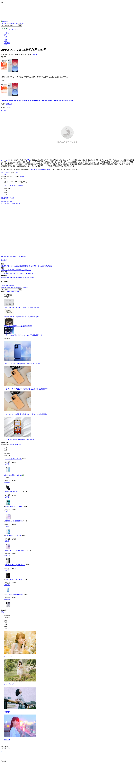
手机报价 (4, 260)
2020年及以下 (31, 274)
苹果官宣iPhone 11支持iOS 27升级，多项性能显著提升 (21, 307)
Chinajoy (14, 287)
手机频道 (11, 23)
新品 (21, 23)
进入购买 (4, 111)
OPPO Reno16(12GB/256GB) (14, 521)
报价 (5, 39)
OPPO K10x (4, 160)
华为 (8, 266)
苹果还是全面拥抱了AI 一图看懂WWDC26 (18, 326)
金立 (32, 266)
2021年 (25, 274)
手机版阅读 (4, 198)
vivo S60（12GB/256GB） (13, 459)
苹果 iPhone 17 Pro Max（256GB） (16, 550)
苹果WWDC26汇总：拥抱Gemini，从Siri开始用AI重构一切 (23, 335)
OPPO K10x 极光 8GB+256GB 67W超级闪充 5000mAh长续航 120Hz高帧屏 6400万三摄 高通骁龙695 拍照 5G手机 (37, 100)
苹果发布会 (4, 287)
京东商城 (9, 104)
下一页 (4, 174)
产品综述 (7, 33)
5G (22, 277)
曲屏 (15, 277)
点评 (5, 41)
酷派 (20, 266)
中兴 (23, 266)
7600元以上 (27, 270)
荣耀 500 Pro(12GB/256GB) (13, 579)
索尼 (47, 266)
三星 (5, 266)
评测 (5, 45)
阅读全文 (23, 176)
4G (24, 277)
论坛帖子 (7, 43)
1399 (9, 107)
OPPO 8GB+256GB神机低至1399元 (41, 169)
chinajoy (7, 291)
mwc (20, 287)
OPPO (11, 266)
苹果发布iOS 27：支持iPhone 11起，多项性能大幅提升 (21, 317)
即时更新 (11, 198)
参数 (5, 37)
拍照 (2, 277)
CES (29, 287)
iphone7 (17, 291)
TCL (17, 266)
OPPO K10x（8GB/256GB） (17, 30)
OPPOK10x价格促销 (7, 285)
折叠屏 (19, 277)
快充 (8, 277)
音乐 (29, 277)
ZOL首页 (4, 23)
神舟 (29, 266)
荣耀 (35, 266)
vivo (14, 266)
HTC (50, 266)
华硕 (37, 266)
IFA (18, 287)
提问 (2, 612)
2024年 (12, 274)
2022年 (20, 274)
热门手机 (13, 256)
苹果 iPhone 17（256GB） (13, 535)
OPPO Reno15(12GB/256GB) (15, 594)
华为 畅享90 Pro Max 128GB (14, 492)
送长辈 (12, 277)
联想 (26, 266)
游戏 (5, 277)
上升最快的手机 (21, 256)
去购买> (7, 464)
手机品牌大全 (5, 256)
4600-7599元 (20, 270)
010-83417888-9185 (16, 444)
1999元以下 (4, 270)
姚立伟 (35, 54)
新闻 (17, 23)
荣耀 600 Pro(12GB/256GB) (13, 506)
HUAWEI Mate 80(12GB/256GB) (15, 565)
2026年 (3, 274)
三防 (32, 277)
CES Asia (25, 287)
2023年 (16, 274)
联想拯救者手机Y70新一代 (13, 475)
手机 (28, 160)
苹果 (2, 266)
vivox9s (12, 291)
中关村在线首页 (6, 203)
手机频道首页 (15, 203)
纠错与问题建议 (6, 173)
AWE (9, 287)
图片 (5, 35)
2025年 (7, 274)
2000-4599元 (12, 270)
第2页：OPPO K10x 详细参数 (13, 185)
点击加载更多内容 (6, 201)
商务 (26, 277)
